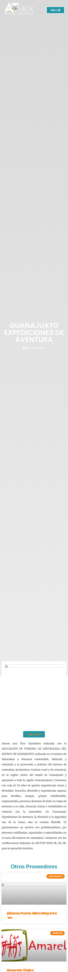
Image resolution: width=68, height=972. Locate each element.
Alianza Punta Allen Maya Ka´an (32, 915)
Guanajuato (36, 348)
